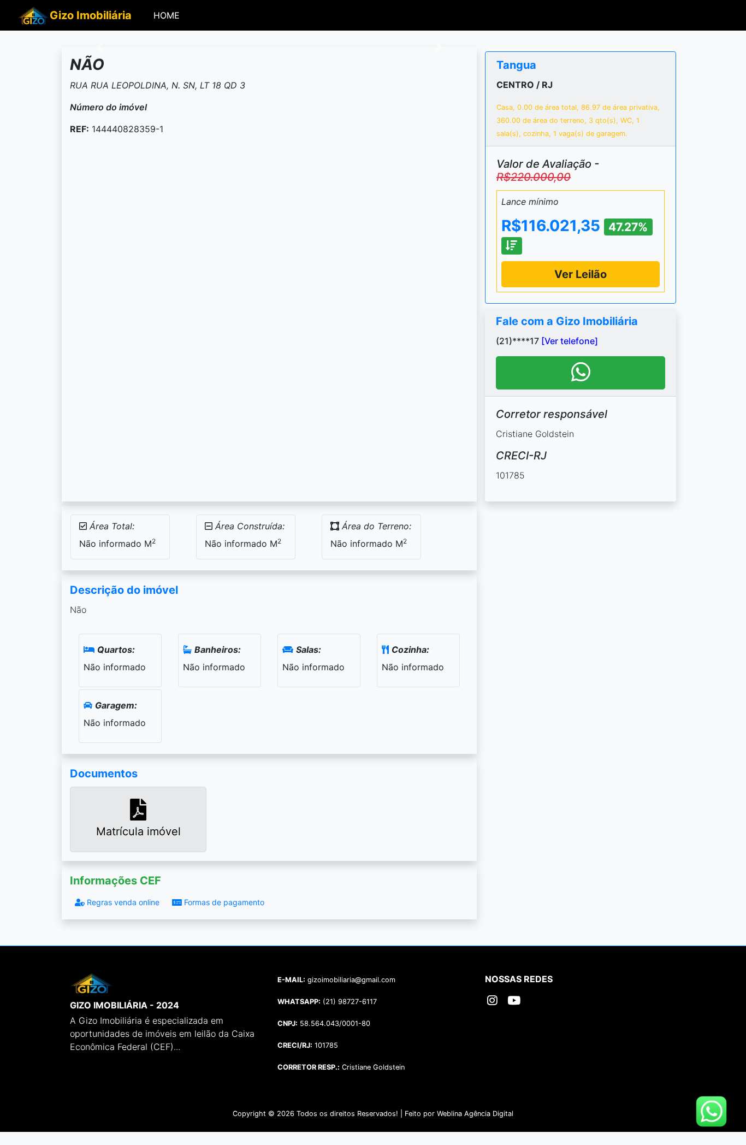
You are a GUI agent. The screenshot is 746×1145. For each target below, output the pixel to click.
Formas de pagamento (223, 902)
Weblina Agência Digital (475, 1113)
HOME (168, 15)
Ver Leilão (580, 274)
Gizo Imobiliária (91, 15)
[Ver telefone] (569, 340)
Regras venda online (122, 902)
